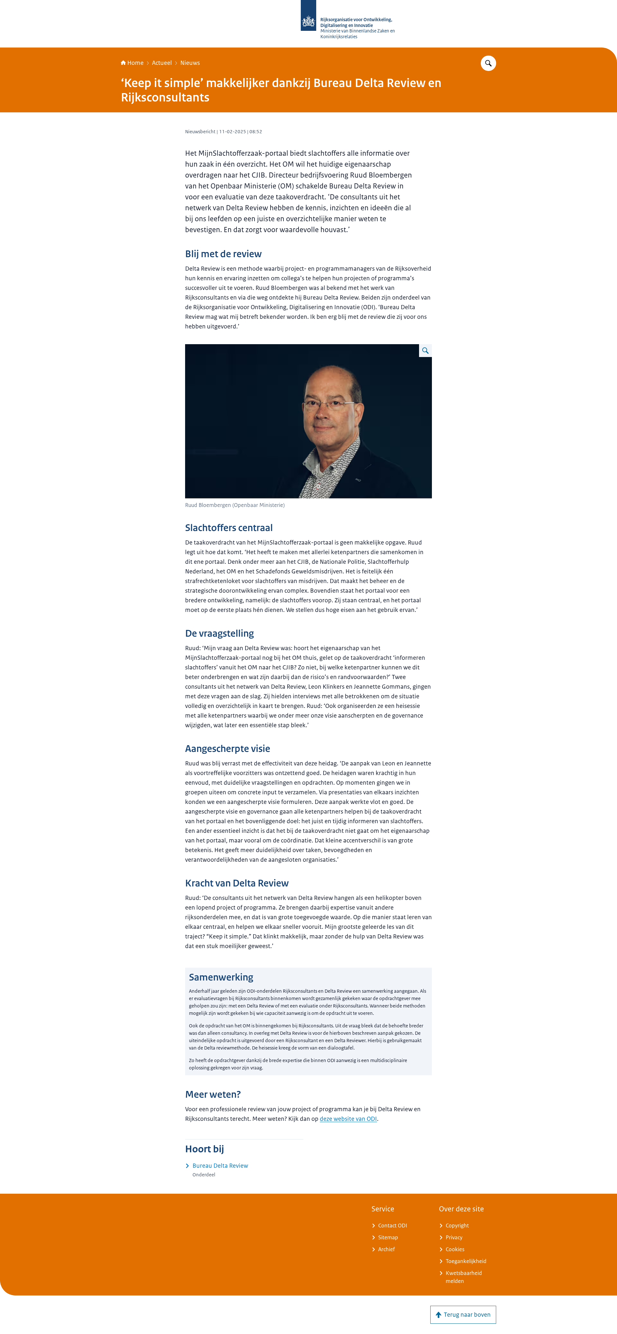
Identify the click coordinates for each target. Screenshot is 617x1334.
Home (135, 63)
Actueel (162, 63)
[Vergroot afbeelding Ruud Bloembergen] (425, 350)
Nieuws (190, 63)
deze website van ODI (348, 1119)
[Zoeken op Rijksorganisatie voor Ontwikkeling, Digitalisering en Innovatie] (488, 63)
